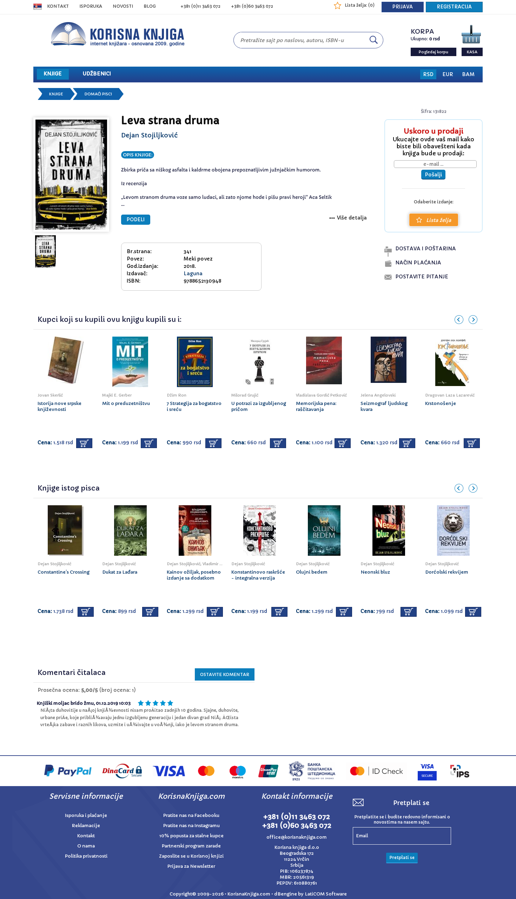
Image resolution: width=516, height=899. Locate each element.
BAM (468, 74)
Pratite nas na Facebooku (191, 815)
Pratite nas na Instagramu (191, 826)
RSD (428, 74)
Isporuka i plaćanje (86, 815)
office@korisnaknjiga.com (296, 837)
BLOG (150, 6)
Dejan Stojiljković (149, 135)
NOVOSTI (123, 6)
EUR (447, 74)
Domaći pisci (98, 94)
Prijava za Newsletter (191, 866)
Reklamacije (86, 826)
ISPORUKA (90, 6)
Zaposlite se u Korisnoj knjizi (191, 856)
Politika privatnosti (86, 856)
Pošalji (433, 174)
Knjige (56, 94)
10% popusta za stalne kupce (191, 836)
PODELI (136, 220)
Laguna (193, 273)
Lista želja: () (360, 5)
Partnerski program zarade (191, 846)
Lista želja (438, 220)
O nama (86, 846)
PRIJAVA (402, 7)
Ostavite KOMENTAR (224, 674)
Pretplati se (402, 857)
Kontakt (58, 6)
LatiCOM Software (326, 894)
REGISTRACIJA (454, 7)
